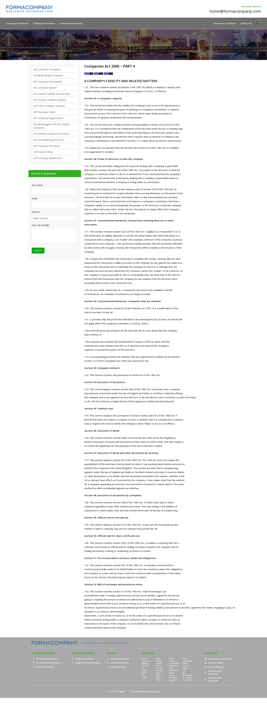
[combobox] (54, 218)
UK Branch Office (43, 152)
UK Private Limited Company (49, 100)
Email (35, 198)
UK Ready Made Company (48, 75)
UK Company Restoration (48, 158)
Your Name (37, 185)
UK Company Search (45, 87)
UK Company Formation (47, 69)
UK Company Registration (48, 118)
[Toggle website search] (257, 23)
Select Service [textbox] (40, 218)
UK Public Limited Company (49, 106)
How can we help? (41, 225)
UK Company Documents (47, 81)
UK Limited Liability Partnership (51, 94)
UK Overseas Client (44, 112)
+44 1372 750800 (116, 691)
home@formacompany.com (145, 691)
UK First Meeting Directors (48, 140)
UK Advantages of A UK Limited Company (51, 126)
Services (36, 212)
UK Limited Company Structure (51, 133)
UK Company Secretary (46, 146)
